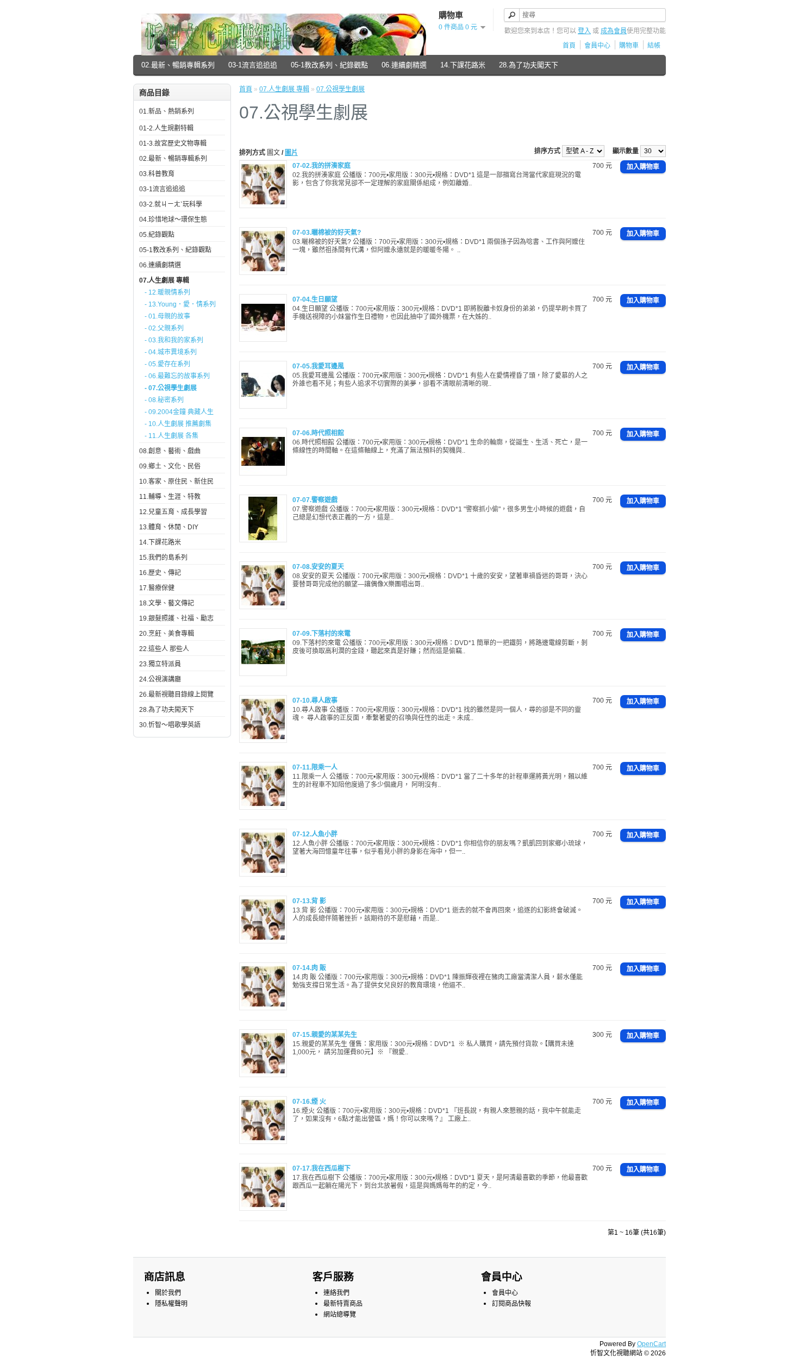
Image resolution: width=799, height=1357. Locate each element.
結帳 (653, 45)
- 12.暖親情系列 (167, 292)
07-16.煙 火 (309, 1101)
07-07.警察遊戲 (315, 500)
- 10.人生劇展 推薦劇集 (178, 424)
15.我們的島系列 (163, 557)
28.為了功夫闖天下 (528, 65)
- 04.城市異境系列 (171, 352)
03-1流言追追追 (252, 65)
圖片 (291, 153)
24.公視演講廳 (160, 679)
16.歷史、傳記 (160, 573)
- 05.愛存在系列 (167, 364)
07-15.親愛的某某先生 (324, 1035)
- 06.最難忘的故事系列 (177, 376)
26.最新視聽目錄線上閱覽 (176, 694)
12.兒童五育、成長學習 (173, 512)
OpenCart (651, 1344)
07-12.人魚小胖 (315, 834)
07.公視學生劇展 (340, 89)
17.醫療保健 (156, 588)
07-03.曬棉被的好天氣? (326, 232)
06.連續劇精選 (404, 65)
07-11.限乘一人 (315, 767)
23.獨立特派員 (160, 664)
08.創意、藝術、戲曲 (170, 451)
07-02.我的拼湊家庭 (321, 166)
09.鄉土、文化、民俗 (170, 466)
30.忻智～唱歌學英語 (170, 725)
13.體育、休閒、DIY (168, 527)
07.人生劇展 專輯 (164, 280)
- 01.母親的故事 (167, 316)
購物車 (629, 45)
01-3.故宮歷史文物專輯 (173, 143)
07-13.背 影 (309, 901)
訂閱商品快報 (511, 1304)
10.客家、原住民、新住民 (176, 481)
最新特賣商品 (343, 1304)
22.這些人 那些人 (164, 649)
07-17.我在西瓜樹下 (321, 1168)
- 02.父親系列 (164, 328)
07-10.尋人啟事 (315, 700)
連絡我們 (336, 1293)
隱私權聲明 (171, 1304)
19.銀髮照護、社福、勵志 (176, 618)
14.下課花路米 (462, 65)
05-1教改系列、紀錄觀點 (329, 65)
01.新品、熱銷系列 (166, 111)
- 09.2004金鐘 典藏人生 (179, 412)
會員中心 (597, 45)
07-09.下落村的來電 (321, 633)
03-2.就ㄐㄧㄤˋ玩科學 (170, 204)
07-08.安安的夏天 (318, 567)
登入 (584, 31)
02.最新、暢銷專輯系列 (178, 65)
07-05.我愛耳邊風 (318, 366)
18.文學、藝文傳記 (166, 603)
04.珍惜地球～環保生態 (173, 219)
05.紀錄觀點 (156, 235)
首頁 (569, 45)
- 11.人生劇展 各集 (171, 436)
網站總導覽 (339, 1314)
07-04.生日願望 (315, 299)
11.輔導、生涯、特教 (170, 497)
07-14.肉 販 (309, 968)
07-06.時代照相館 (318, 433)
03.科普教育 (156, 174)
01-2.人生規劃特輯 (166, 128)
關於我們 (168, 1293)
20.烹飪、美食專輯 (166, 633)
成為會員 (614, 31)
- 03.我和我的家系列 (174, 340)
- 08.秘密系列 (164, 400)
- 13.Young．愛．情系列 (180, 304)
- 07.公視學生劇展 (171, 388)
